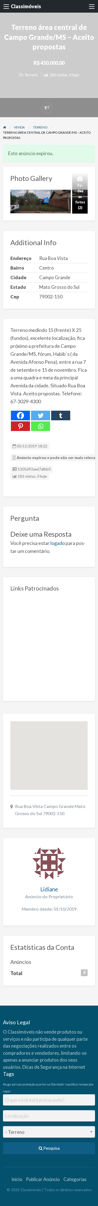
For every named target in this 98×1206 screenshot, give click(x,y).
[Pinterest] (20, 426)
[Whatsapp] (40, 426)
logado (57, 543)
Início (16, 1179)
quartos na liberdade (50, 1084)
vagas (7, 1091)
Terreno (31, 74)
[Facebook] (20, 415)
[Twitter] (40, 415)
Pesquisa (51, 1148)
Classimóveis (26, 6)
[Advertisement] (49, 644)
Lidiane (49, 889)
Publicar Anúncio (43, 1179)
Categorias (75, 1179)
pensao (17, 1084)
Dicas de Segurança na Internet (53, 1067)
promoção (28, 1084)
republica (71, 1084)
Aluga (7, 1084)
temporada (86, 1084)
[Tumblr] (60, 415)
